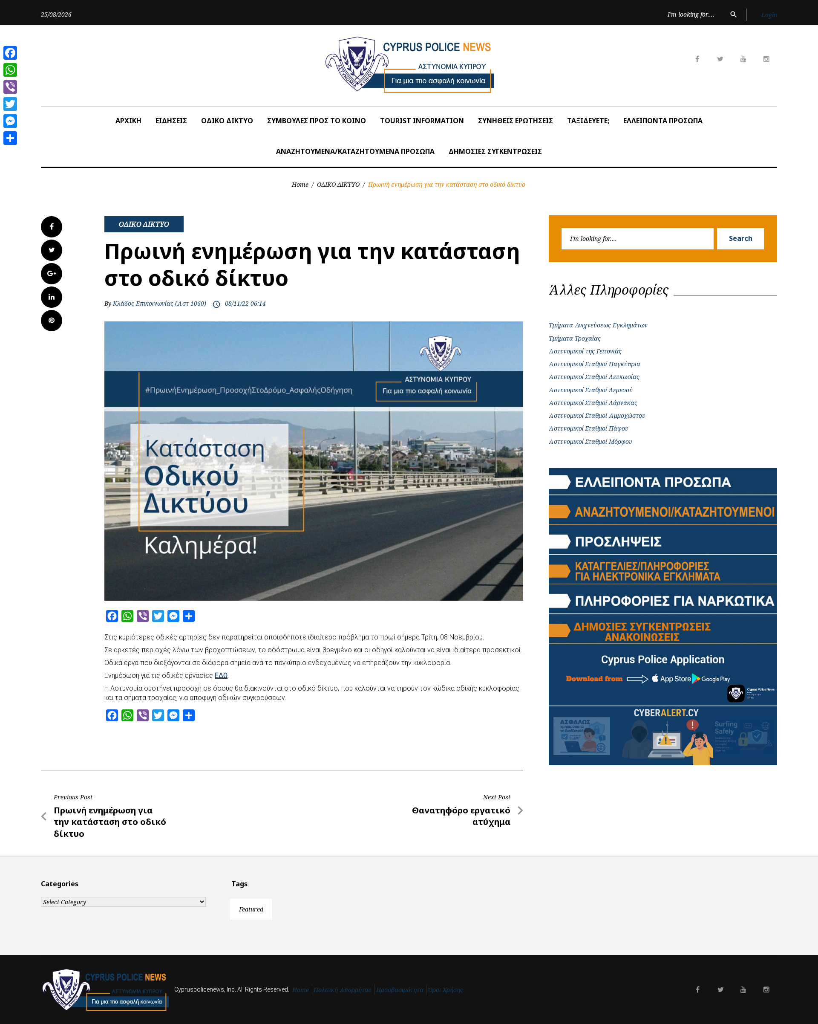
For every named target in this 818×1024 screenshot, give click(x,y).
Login (769, 15)
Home (300, 184)
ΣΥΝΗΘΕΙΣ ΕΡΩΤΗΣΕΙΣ (515, 120)
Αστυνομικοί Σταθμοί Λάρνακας (593, 403)
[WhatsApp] (10, 69)
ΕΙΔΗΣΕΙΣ (171, 120)
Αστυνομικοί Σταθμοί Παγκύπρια (594, 364)
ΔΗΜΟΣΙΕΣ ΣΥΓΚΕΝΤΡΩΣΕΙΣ (495, 151)
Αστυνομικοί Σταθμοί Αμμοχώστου (597, 415)
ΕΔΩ (221, 675)
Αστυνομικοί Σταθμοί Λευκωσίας (594, 377)
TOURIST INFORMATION (422, 120)
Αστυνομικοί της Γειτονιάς (585, 351)
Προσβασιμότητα (399, 990)
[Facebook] (10, 52)
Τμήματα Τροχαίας (575, 338)
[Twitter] (10, 104)
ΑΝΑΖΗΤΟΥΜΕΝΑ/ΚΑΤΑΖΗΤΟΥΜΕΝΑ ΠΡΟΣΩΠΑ (355, 151)
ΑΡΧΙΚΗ (128, 120)
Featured (251, 909)
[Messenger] (10, 121)
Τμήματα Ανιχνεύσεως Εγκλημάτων (598, 325)
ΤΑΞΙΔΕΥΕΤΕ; (588, 120)
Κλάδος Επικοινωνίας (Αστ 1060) (159, 303)
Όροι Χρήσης (445, 990)
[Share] (10, 138)
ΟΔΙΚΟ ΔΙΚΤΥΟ (227, 120)
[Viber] (10, 86)
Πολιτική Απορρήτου (343, 990)
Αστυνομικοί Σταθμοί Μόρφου (590, 441)
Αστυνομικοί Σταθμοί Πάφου (588, 428)
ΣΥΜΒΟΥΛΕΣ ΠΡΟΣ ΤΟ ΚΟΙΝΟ (316, 120)
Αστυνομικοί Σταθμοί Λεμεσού (591, 390)
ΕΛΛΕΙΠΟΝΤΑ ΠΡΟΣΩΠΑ (663, 120)
